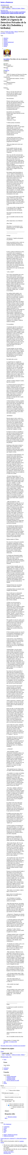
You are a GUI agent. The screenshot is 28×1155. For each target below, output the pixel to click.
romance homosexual (9, 42)
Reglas (5, 1083)
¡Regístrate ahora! (5, 5)
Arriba (5, 1130)
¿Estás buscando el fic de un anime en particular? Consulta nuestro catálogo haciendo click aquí (13, 12)
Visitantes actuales (11, 1077)
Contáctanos (6, 1126)
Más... (6, 1118)
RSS (5, 1132)
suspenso (6, 43)
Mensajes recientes (12, 1116)
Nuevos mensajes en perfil (13, 1080)
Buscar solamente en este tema (16, 1104)
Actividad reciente (11, 1079)
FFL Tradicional (7, 1124)
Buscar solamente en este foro (16, 1105)
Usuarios (6, 1069)
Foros (5, 1059)
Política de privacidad (9, 1136)
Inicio (5, 1129)
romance (6, 40)
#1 (4, 1043)
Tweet (2, 1051)
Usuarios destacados (11, 1076)
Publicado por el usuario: (8, 1093)
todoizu (5, 46)
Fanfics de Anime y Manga (11, 31)
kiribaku (5, 39)
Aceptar (5, 1151)
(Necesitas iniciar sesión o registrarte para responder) (13, 1045)
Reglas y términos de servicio (10, 1134)
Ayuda (5, 1128)
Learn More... (11, 1151)
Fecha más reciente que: (7, 1099)
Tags (5, 1081)
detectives (6, 38)
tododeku (6, 44)
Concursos (6, 1068)
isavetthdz (3, 33)
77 (7, 69)
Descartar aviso (4, 10)
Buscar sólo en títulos (14, 1090)
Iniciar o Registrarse (7, 2)
